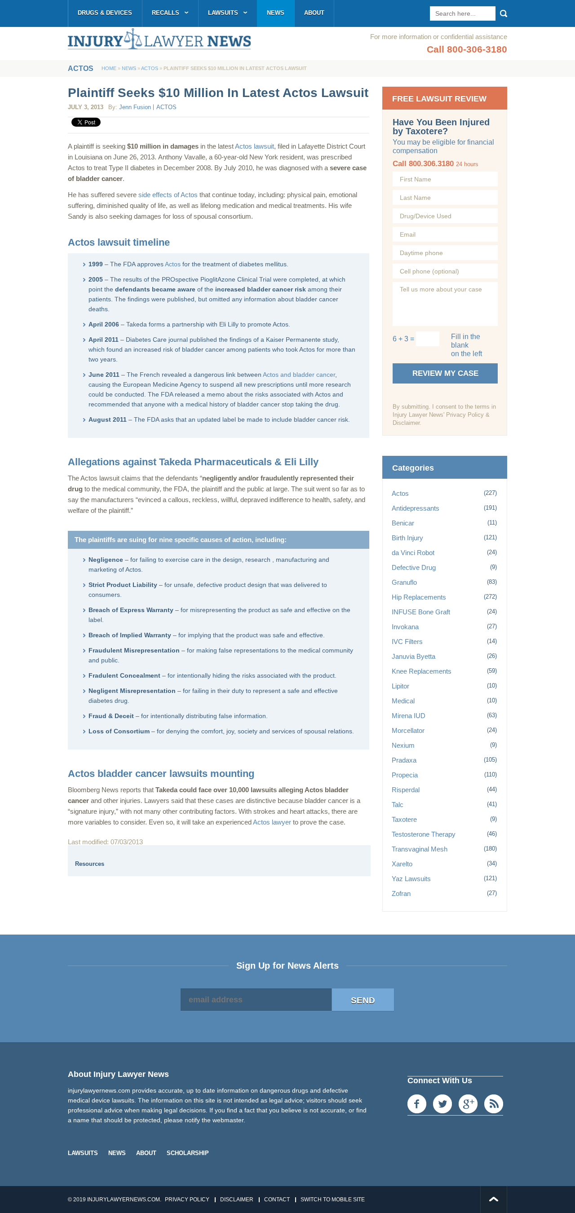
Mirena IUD (408, 715)
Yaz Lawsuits (411, 878)
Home (109, 68)
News (275, 12)
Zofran (401, 893)
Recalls (165, 12)
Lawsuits (223, 12)
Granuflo (404, 582)
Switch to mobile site (333, 1199)
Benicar (403, 523)
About (314, 12)
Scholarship (188, 1153)
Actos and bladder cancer (299, 374)
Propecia (405, 775)
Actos (149, 68)
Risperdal (406, 789)
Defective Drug (414, 567)
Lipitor (400, 686)
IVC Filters (407, 641)
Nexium (403, 745)
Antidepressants (415, 508)
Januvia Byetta (413, 656)
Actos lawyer (272, 822)
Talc (397, 804)
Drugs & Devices (105, 12)
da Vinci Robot (413, 552)
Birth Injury (407, 537)
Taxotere (404, 819)
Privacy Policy (187, 1199)
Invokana (405, 626)
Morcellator (408, 730)
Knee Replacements (421, 671)
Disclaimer (236, 1199)
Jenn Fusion (135, 107)
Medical (403, 700)
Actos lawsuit (254, 146)
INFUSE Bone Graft (421, 612)
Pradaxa (404, 760)
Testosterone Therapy (424, 834)
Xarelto (402, 863)
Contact (277, 1199)
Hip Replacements (419, 597)
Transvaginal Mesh (419, 849)
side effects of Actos (168, 194)
